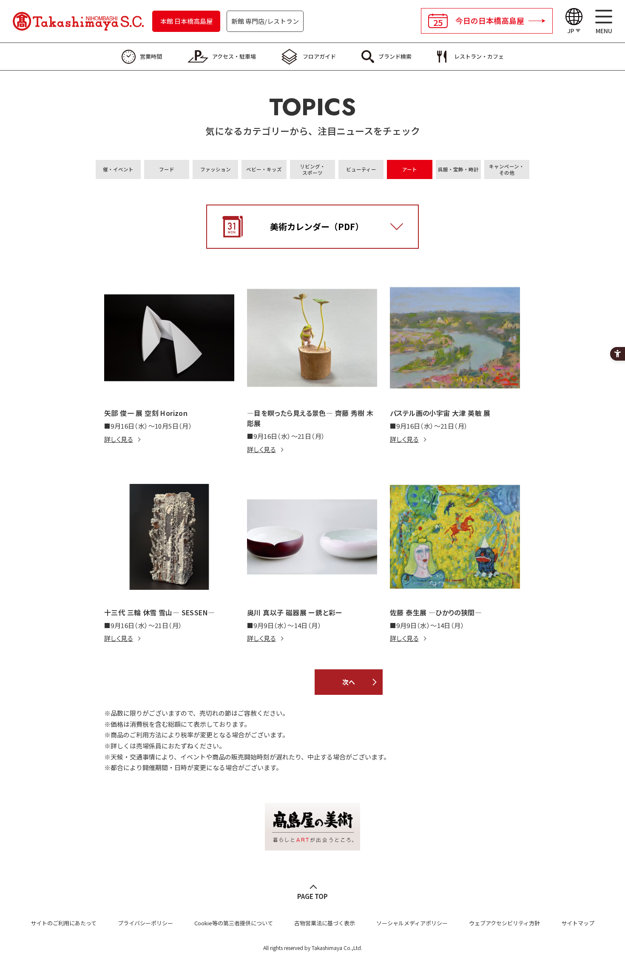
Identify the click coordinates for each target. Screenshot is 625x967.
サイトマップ (577, 923)
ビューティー (361, 169)
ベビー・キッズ (264, 169)
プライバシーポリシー (145, 923)
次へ (348, 681)
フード (166, 169)
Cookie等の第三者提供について (233, 923)
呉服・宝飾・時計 (458, 169)
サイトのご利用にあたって (64, 923)
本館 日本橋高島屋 (186, 21)
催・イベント (118, 169)
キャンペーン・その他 (506, 169)
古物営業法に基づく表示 (324, 923)
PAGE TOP (312, 896)
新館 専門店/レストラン (265, 21)
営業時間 (151, 56)
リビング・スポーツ (312, 169)
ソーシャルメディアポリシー (412, 923)
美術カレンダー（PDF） (317, 226)
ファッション (215, 169)
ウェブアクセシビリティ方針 (504, 923)
